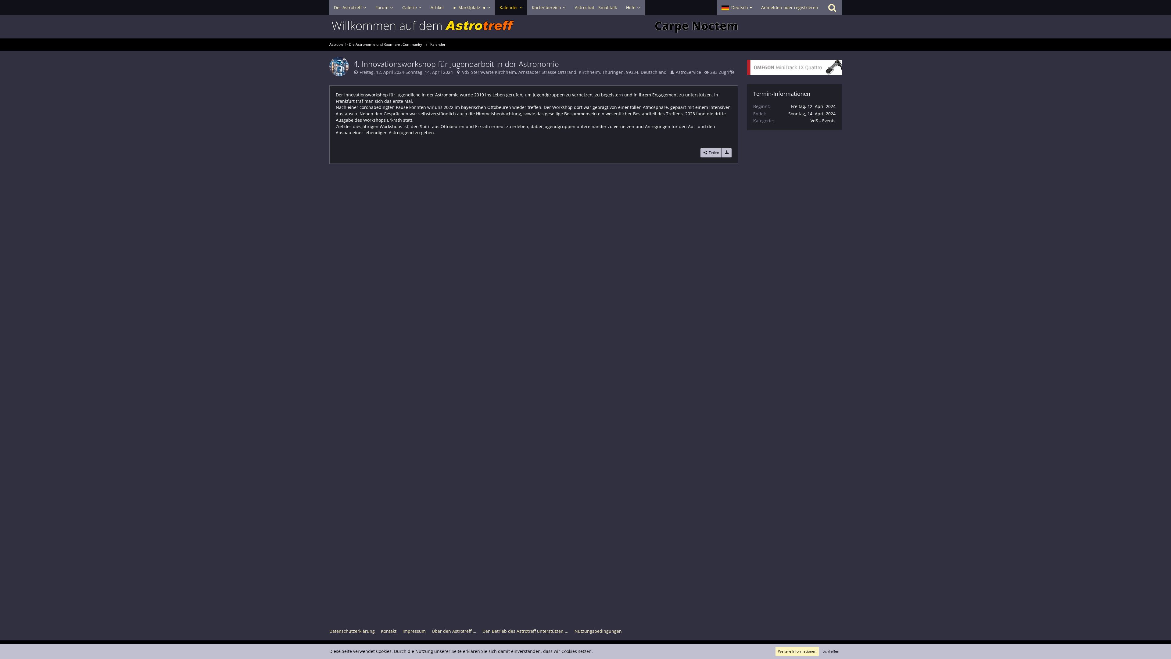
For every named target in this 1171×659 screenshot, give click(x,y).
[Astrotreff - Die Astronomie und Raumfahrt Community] (585, 27)
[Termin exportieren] (727, 152)
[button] (737, 7)
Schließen (831, 651)
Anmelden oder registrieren (789, 7)
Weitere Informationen (797, 651)
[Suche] (832, 7)
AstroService (688, 72)
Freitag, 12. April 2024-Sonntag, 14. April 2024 (406, 72)
